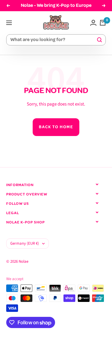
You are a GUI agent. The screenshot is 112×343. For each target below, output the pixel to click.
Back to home (56, 127)
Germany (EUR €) (24, 243)
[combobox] (53, 40)
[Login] (93, 23)
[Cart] (103, 23)
